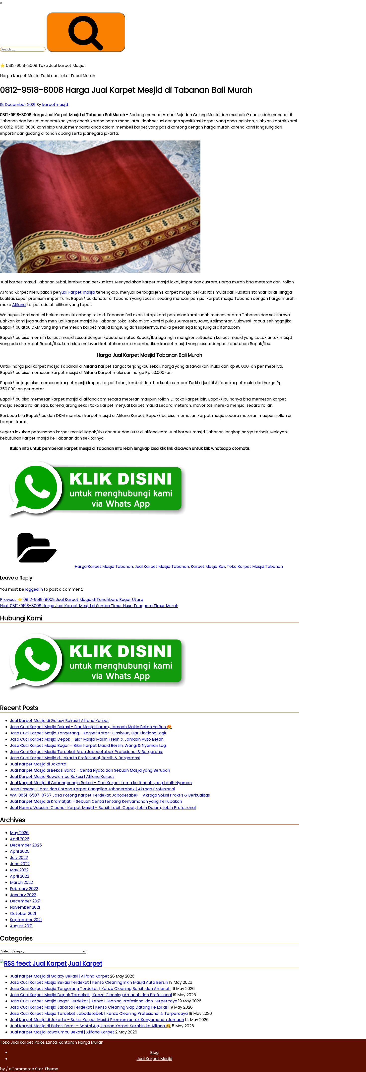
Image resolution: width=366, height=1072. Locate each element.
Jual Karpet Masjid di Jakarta (38, 764)
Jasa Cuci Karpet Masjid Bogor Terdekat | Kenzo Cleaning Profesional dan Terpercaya (93, 1001)
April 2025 (19, 851)
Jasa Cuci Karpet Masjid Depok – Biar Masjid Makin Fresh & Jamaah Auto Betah (87, 739)
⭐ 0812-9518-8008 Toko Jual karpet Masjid (42, 65)
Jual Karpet (85, 963)
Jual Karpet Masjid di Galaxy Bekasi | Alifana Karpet (59, 720)
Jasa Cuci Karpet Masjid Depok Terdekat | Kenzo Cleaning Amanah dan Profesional (91, 995)
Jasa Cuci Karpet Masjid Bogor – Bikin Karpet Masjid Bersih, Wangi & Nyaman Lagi (88, 745)
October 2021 (23, 913)
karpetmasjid (55, 104)
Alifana (19, 305)
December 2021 (25, 901)
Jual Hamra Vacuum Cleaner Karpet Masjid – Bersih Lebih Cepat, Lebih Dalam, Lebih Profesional (103, 807)
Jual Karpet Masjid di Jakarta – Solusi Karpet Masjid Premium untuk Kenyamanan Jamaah (97, 1020)
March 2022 (21, 882)
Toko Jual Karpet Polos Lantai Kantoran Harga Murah (51, 1042)
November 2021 (25, 907)
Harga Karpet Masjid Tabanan (104, 566)
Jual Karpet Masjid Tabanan (162, 566)
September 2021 (26, 920)
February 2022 (24, 889)
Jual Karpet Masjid (154, 1059)
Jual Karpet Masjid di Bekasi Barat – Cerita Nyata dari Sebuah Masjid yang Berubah (90, 770)
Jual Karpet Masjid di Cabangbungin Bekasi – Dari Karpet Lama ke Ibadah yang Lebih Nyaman (101, 783)
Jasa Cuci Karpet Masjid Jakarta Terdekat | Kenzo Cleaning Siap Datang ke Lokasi (89, 1007)
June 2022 (20, 864)
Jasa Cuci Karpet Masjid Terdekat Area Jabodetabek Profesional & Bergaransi (86, 752)
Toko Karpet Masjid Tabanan (255, 566)
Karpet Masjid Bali (208, 566)
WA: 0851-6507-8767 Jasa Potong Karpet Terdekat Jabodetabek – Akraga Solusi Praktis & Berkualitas (110, 795)
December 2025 (26, 845)
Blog (154, 1052)
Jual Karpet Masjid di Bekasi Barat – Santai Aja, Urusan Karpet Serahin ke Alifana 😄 (90, 1026)
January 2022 (23, 895)
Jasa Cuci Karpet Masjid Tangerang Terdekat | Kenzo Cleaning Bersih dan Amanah (90, 988)
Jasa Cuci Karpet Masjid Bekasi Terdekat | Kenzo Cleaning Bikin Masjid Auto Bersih (89, 982)
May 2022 (19, 870)
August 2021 (21, 926)
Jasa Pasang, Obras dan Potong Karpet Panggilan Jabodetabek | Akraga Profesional (92, 789)
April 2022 (19, 876)
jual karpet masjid (78, 292)
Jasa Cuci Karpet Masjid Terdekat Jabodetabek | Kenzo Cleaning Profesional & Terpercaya (99, 1013)
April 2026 (19, 839)
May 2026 (19, 833)
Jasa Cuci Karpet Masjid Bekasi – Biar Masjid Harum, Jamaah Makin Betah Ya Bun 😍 (91, 727)
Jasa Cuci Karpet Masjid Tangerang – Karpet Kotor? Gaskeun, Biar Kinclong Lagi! (88, 733)
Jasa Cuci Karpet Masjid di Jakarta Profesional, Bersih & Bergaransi (75, 758)
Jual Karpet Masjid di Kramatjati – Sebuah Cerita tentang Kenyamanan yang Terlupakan (96, 801)
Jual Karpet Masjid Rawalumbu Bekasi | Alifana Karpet (62, 776)
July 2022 (19, 857)
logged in (34, 589)
